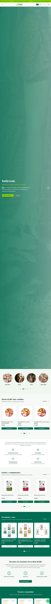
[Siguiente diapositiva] (48, 188)
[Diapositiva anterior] (2, 188)
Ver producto (9, 428)
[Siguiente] (30, 389)
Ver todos (45, 401)
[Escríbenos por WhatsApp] (48, 601)
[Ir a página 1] (24, 433)
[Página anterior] (21, 433)
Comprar (5, 196)
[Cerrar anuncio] (49, 1)
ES (37, 4)
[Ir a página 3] (27, 433)
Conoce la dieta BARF (16, 196)
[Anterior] (20, 389)
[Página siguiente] (29, 433)
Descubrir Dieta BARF (24, 581)
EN (40, 4)
